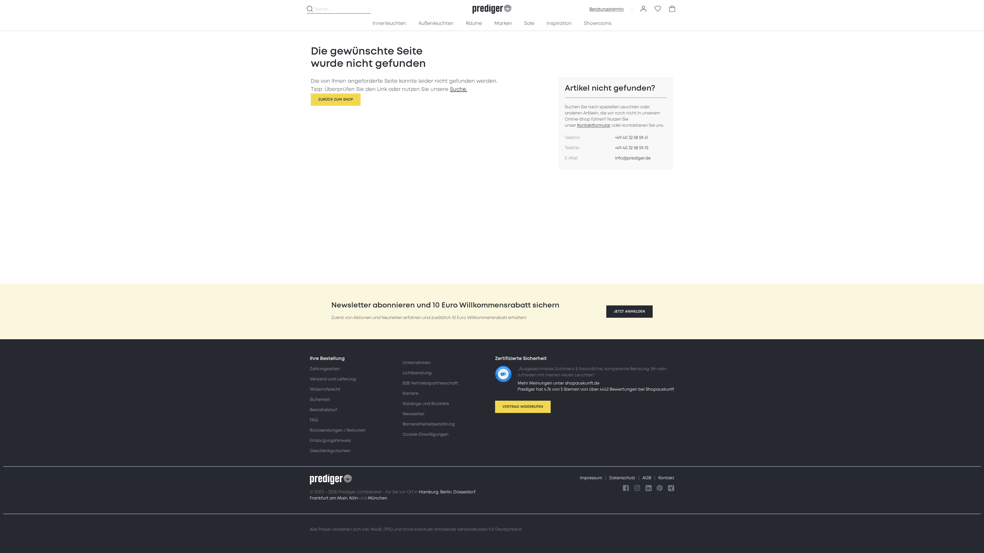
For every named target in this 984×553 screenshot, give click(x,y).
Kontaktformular (593, 125)
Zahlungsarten (325, 369)
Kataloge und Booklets (426, 404)
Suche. (458, 89)
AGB (647, 478)
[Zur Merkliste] (658, 9)
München (377, 498)
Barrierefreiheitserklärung (429, 424)
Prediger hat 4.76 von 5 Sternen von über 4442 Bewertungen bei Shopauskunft (596, 389)
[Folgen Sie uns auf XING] (671, 488)
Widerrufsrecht (325, 389)
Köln (353, 498)
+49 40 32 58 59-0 (631, 138)
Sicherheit (320, 399)
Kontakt (666, 478)
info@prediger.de (633, 158)
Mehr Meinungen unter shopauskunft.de (558, 383)
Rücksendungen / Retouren (337, 430)
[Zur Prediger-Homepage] (492, 9)
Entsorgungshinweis (330, 440)
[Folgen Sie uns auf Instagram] (637, 488)
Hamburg (428, 492)
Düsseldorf (464, 492)
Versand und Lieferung (333, 379)
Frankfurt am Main (328, 498)
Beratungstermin (606, 9)
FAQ (314, 420)
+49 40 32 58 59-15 (631, 148)
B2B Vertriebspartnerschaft (430, 383)
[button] (629, 311)
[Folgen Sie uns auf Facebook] (626, 488)
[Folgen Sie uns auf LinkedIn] (648, 488)
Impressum (591, 478)
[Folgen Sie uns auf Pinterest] (660, 488)
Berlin (446, 492)
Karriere (410, 393)
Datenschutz (622, 478)
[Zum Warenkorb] (672, 9)
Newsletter (414, 414)
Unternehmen (416, 363)
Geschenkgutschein (330, 451)
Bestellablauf (323, 410)
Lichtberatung (417, 373)
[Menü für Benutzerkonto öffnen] (643, 9)
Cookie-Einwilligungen (425, 434)
